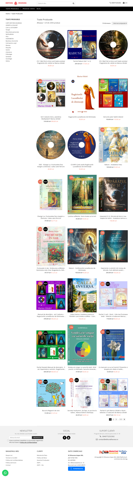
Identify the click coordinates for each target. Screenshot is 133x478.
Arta (7, 36)
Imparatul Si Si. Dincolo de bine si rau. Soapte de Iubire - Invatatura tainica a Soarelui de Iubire (113, 217)
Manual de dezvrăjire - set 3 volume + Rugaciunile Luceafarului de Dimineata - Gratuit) (51, 315)
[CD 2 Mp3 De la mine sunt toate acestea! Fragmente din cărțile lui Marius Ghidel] (113, 44)
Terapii (8, 30)
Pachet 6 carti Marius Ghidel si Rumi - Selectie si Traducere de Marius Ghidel (113, 411)
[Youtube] (68, 437)
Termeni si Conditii (11, 458)
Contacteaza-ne (78, 468)
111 (121, 419)
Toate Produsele (12, 9)
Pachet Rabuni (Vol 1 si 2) (82, 61)
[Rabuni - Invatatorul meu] (113, 145)
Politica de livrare (11, 463)
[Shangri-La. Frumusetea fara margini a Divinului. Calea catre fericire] (50, 194)
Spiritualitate (10, 34)
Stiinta (8, 61)
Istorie (8, 50)
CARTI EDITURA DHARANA (14, 23)
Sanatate (8, 56)
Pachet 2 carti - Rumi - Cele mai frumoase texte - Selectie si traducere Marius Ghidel (113, 315)
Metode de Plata (42, 455)
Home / (8, 14)
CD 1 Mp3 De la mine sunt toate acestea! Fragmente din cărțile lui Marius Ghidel (51, 62)
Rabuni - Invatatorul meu (113, 165)
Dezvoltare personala (12, 32)
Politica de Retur (42, 458)
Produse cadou (29, 9)
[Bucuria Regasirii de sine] (50, 393)
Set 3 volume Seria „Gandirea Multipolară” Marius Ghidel (51, 118)
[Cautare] (73, 3)
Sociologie (9, 59)
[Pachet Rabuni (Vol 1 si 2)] (82, 44)
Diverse (8, 45)
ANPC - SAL (40, 465)
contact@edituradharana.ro (108, 439)
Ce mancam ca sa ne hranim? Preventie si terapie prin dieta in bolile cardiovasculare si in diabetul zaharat (113, 368)
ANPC (38, 463)
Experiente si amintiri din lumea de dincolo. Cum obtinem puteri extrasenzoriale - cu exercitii (113, 269)
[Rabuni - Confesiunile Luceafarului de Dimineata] (82, 246)
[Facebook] (64, 437)
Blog (39, 9)
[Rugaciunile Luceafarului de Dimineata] (82, 93)
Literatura (9, 52)
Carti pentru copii (11, 43)
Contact (8, 465)
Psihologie (9, 54)
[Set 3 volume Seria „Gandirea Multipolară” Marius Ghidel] (50, 93)
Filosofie (8, 48)
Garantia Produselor (43, 460)
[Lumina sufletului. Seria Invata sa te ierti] (82, 194)
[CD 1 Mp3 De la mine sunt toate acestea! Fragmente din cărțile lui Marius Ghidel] (50, 44)
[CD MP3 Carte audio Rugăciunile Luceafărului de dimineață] (82, 145)
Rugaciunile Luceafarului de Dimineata (82, 117)
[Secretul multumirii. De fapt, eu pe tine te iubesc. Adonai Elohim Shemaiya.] (82, 393)
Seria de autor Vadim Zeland (113, 117)
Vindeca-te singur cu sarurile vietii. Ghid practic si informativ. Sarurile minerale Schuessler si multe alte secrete (82, 368)
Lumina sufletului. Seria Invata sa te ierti (82, 216)
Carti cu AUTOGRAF (12, 27)
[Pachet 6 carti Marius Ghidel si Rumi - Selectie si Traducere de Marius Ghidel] (113, 392)
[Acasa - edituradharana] (16, 3)
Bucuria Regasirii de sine (51, 411)
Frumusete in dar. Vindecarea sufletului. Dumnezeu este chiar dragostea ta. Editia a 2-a (50, 269)
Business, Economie (12, 41)
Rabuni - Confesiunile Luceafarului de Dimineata (82, 269)
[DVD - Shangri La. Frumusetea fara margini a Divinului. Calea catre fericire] (50, 144)
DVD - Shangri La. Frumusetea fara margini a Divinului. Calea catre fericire (51, 166)
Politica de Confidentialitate (28, 442)
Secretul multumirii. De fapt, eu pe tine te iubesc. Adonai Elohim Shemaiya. (82, 411)
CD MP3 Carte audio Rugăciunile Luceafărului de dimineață (82, 166)
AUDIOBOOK (10, 39)
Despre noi (9, 455)
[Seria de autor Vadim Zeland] (113, 93)
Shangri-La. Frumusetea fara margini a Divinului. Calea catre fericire (50, 217)
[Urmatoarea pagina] (124, 419)
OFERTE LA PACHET (12, 25)
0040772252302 (108, 436)
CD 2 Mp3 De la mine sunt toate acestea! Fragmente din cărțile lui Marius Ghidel (113, 62)
